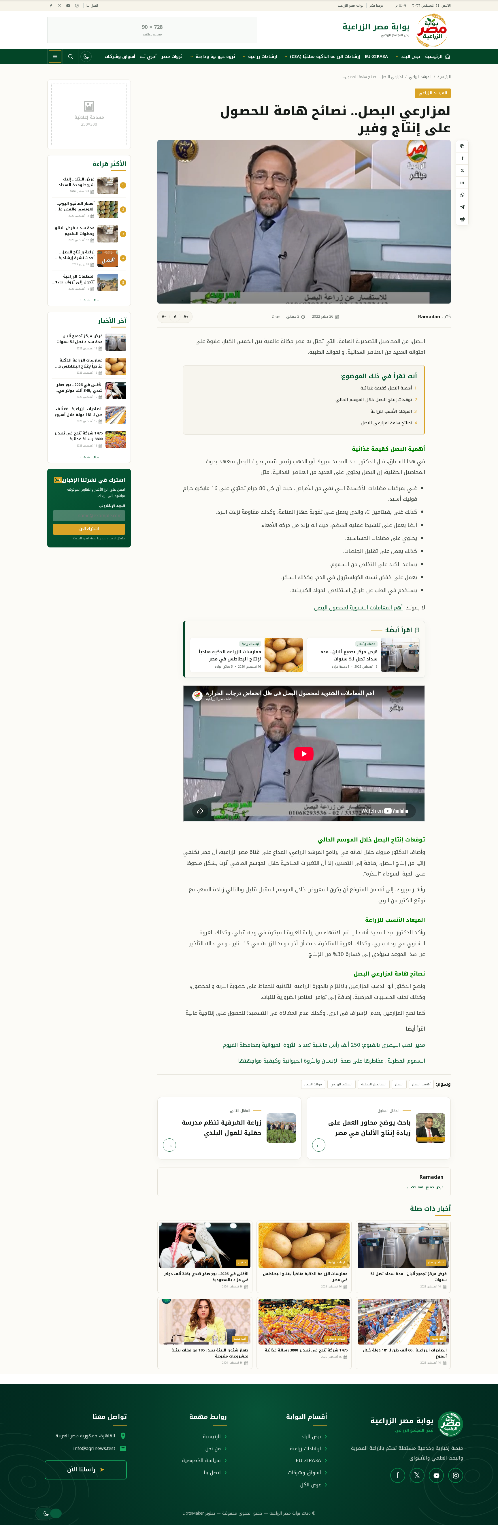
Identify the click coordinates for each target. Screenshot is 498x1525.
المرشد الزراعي (420, 77)
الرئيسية (444, 77)
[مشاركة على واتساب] (462, 195)
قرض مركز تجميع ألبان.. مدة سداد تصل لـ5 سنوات (408, 1276)
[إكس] (59, 5)
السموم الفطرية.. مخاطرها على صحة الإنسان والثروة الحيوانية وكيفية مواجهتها (331, 1061)
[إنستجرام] (76, 5)
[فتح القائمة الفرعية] (397, 56)
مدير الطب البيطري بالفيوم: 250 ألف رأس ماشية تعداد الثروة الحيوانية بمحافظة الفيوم (324, 1045)
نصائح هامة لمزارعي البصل (386, 423)
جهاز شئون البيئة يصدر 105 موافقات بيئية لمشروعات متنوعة (209, 1353)
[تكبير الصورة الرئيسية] (304, 221)
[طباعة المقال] (462, 219)
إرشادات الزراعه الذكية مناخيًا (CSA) (325, 56)
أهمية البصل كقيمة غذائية (386, 388)
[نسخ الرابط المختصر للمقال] (462, 146)
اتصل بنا (92, 6)
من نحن (213, 1448)
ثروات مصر (171, 56)
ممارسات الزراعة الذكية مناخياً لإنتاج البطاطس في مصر (305, 1276)
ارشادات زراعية (262, 56)
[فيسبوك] (50, 5)
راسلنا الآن (85, 1469)
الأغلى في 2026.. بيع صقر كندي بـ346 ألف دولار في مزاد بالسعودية (206, 1276)
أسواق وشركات (120, 56)
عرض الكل (310, 1484)
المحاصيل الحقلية (373, 1084)
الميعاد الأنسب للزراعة (391, 411)
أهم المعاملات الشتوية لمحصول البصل (358, 608)
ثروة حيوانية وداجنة (215, 56)
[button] (44, 1513)
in (462, 182)
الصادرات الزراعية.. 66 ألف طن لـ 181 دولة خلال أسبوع (405, 1353)
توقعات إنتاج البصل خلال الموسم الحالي (373, 400)
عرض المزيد (89, 299)
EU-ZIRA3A (376, 56)
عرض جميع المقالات (425, 1187)
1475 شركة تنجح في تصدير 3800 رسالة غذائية (306, 1350)
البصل (399, 1084)
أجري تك (148, 56)
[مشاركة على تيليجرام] (462, 207)
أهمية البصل (421, 1084)
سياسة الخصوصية (201, 1460)
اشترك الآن (89, 528)
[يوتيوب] (68, 5)
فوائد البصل (313, 1084)
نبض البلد (410, 56)
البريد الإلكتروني (112, 506)
